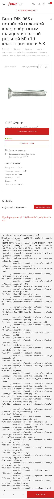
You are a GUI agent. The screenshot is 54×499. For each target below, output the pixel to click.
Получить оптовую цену (27, 131)
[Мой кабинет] (44, 4)
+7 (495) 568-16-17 (27, 10)
